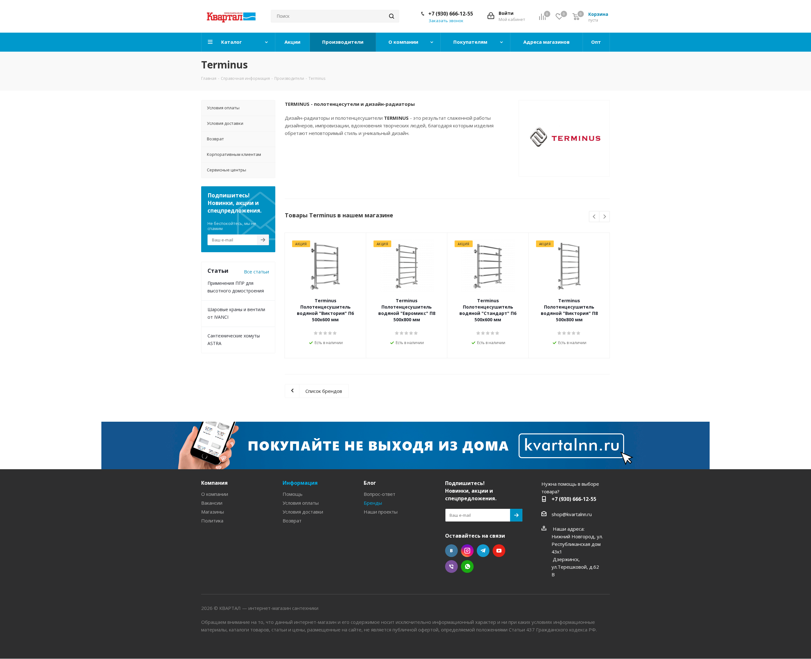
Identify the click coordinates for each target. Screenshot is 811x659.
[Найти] (391, 16)
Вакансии (211, 503)
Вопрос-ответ (379, 494)
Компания (214, 482)
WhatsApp (467, 566)
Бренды (373, 503)
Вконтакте (451, 550)
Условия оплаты (301, 503)
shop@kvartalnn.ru (572, 514)
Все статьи (256, 271)
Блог (370, 482)
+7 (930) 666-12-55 (450, 13)
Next (604, 216)
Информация (300, 482)
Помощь (293, 494)
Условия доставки (303, 512)
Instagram (467, 550)
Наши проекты (381, 512)
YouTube (499, 550)
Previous (594, 216)
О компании (214, 494)
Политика (212, 520)
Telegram (483, 550)
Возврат (292, 520)
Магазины (212, 512)
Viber (451, 566)
